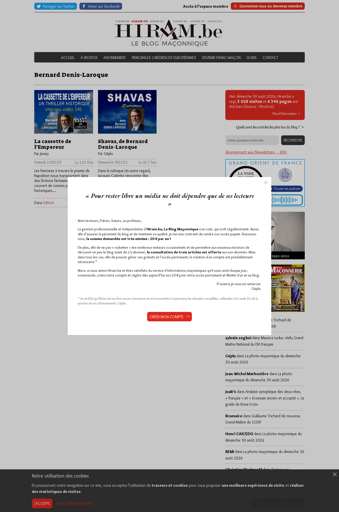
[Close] (265, 182)
